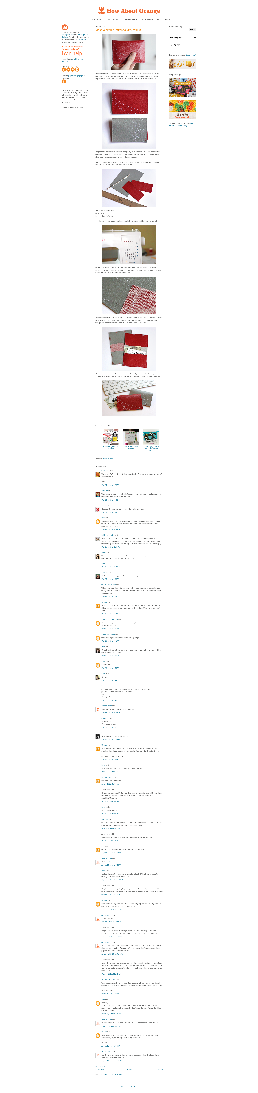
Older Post (159, 1070)
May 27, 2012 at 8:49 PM (110, 700)
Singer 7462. (109, 862)
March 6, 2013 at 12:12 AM (111, 974)
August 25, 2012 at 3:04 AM (111, 853)
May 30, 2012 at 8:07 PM (110, 727)
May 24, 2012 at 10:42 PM (110, 500)
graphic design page (75, 76)
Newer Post (99, 1070)
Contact (168, 19)
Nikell (103, 871)
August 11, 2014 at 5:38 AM (111, 1046)
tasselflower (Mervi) (108, 585)
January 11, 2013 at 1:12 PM (111, 910)
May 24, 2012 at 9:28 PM (110, 485)
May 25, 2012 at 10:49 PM (110, 614)
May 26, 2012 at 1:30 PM (110, 656)
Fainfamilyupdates (108, 634)
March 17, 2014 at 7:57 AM (111, 1026)
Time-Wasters (147, 19)
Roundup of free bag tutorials (110, 447)
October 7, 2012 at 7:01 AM (111, 895)
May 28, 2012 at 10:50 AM (110, 712)
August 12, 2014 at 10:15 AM (111, 1061)
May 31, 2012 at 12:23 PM (110, 739)
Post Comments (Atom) (113, 1074)
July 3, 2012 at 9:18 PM (109, 841)
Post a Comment (101, 1066)
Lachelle (104, 819)
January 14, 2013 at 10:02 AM (112, 954)
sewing (105, 458)
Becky (103, 674)
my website (83, 40)
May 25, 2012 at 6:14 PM (110, 597)
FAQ (159, 19)
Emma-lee (105, 733)
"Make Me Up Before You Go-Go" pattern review (151, 448)
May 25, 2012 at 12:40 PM (110, 567)
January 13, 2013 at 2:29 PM (111, 937)
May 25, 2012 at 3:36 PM (110, 579)
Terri (103, 647)
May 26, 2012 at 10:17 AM (110, 641)
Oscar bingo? (191, 55)
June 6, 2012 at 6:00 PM (110, 813)
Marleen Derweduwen (109, 619)
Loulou (104, 553)
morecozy (105, 718)
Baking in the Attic (107, 535)
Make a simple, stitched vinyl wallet (118, 29)
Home (129, 1070)
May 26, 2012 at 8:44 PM (110, 680)
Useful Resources (131, 19)
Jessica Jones (106, 706)
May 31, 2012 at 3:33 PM (110, 759)
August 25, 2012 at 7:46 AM (111, 865)
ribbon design (183, 126)
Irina (103, 999)
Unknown (104, 602)
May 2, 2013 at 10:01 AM (110, 994)
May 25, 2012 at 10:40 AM (110, 529)
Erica (103, 661)
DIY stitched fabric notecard (131, 447)
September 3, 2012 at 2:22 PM (112, 880)
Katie (103, 807)
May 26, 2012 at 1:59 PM (110, 668)
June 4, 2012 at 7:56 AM (110, 784)
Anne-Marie (105, 573)
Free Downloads (113, 19)
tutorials (110, 458)
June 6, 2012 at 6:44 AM (110, 801)
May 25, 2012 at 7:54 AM (110, 512)
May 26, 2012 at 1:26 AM (110, 629)
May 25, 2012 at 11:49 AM (110, 547)
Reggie (104, 1032)
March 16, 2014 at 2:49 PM (111, 1014)
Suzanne (104, 505)
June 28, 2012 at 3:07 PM (110, 828)
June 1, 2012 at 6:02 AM (110, 772)
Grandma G (105, 471)
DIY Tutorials (97, 19)
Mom (103, 518)
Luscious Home (107, 777)
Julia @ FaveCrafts (108, 979)
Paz (102, 846)
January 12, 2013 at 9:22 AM (111, 922)
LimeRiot (104, 491)
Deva (103, 765)
